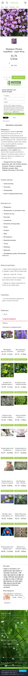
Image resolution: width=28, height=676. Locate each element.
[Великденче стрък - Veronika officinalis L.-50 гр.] (20, 372)
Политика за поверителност (12, 327)
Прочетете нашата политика (14, 665)
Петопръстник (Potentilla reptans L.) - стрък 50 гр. (7, 384)
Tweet (14, 117)
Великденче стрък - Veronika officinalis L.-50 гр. (20, 384)
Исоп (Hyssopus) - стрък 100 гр (21, 350)
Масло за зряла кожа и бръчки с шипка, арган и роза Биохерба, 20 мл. (16, 594)
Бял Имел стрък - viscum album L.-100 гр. (7, 515)
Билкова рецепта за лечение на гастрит (20, 449)
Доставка (3, 636)
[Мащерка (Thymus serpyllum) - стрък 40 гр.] (14, 36)
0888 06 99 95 (11, 646)
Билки (6, 7)
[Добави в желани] (25, 73)
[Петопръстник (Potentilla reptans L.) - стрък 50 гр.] (7, 376)
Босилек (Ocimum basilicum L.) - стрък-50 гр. (21, 417)
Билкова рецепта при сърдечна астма (7, 547)
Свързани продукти (9, 319)
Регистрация (17, 617)
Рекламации (4, 620)
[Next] (23, 598)
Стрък (17, 7)
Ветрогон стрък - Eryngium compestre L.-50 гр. (7, 417)
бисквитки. (22, 674)
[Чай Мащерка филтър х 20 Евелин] (7, 339)
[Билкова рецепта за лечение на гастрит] (20, 436)
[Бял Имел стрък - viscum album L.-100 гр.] (7, 503)
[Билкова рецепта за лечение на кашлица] (7, 470)
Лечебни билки (12, 7)
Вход (2, 627)
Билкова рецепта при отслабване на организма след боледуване (7, 449)
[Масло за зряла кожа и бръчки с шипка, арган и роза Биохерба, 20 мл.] (6, 596)
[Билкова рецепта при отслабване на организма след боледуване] (7, 435)
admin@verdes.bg (11, 643)
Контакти (16, 620)
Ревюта (5, 323)
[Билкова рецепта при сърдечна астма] (7, 535)
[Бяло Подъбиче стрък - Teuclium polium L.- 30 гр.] (20, 469)
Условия (3, 630)
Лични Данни (17, 627)
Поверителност (5, 633)
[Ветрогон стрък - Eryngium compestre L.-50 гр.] (7, 405)
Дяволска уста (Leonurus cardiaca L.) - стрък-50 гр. (21, 548)
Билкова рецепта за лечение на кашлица (7, 482)
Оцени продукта (6, 121)
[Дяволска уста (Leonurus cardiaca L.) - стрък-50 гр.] (20, 537)
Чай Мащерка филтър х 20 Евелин (7, 350)
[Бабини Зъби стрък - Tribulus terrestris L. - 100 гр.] (20, 504)
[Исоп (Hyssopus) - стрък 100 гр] (20, 338)
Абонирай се (7, 602)
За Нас (2, 624)
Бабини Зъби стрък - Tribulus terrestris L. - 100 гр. (21, 515)
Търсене (16, 624)
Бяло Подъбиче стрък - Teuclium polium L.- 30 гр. (20, 482)
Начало (2, 7)
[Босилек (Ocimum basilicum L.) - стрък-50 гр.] (20, 404)
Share (6, 117)
